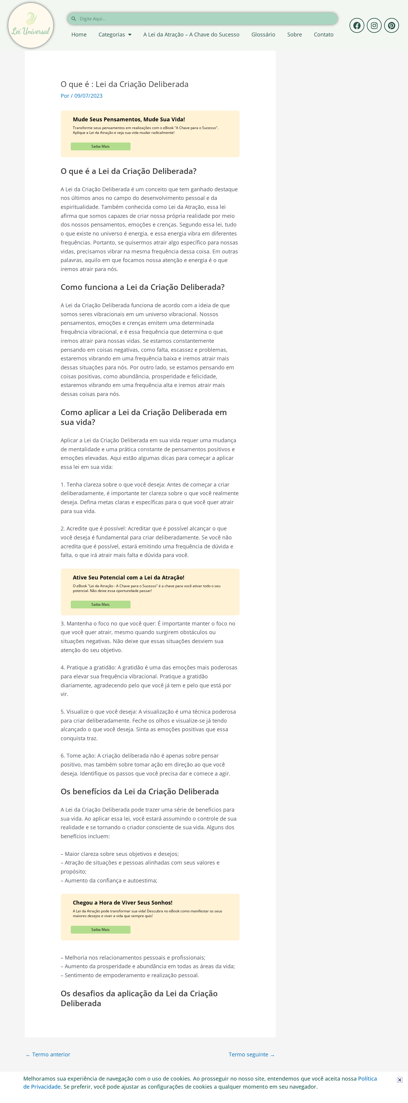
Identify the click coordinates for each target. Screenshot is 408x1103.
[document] (204, 551)
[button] (400, 1080)
